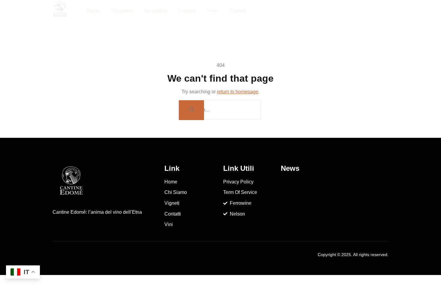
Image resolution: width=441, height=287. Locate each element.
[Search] (191, 110)
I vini (213, 10)
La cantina (156, 10)
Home (92, 10)
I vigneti (187, 10)
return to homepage (237, 91)
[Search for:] (220, 110)
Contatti (238, 10)
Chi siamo (122, 10)
